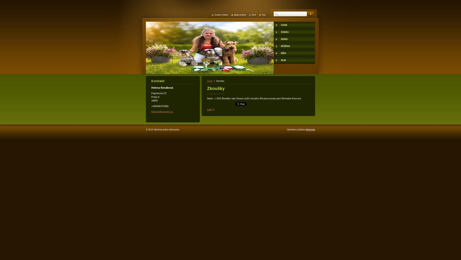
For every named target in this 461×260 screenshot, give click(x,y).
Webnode (310, 130)
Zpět (209, 109)
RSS (254, 15)
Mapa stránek (240, 15)
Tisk (264, 15)
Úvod (209, 81)
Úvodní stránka (221, 15)
